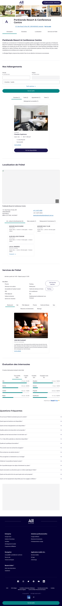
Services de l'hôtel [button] (11, 270)
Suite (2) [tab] (26, 97)
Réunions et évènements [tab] (26, 308)
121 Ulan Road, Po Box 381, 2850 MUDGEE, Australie (29, 26)
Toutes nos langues (9, 559)
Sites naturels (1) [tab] (31, 221)
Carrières (7, 541)
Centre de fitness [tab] (44, 305)
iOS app (33, 557)
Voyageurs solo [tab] (44, 376)
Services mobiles (35, 554)
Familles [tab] (34, 376)
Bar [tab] (17, 305)
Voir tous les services (52, 283)
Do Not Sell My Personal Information (37, 589)
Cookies (52, 588)
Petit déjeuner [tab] (25, 305)
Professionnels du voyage (37, 541)
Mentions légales (22, 589)
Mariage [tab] (39, 308)
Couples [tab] (26, 376)
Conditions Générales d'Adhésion (27, 588)
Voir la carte (47, 26)
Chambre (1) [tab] (16, 97)
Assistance (7, 570)
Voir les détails (17, 351)
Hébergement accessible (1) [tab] (31, 101)
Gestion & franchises (10, 539)
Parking (49, 289)
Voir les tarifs (31, 603)
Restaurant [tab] (10, 305)
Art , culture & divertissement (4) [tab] (14, 221)
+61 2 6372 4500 (37, 210)
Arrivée (6, 73)
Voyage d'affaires (35, 536)
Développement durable (10, 544)
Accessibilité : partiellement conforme (13, 554)
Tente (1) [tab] (46, 97)
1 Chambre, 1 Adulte (9, 82)
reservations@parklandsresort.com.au (43, 215)
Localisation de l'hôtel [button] (13, 165)
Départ (35, 73)
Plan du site (7, 557)
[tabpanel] (31, 128)
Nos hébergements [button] (12, 66)
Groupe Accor (8, 536)
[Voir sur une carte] (31, 187)
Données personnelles (43, 588)
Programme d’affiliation (10, 546)
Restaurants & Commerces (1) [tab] (48, 221)
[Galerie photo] (31, 11)
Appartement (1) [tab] (36, 97)
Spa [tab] (54, 305)
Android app (34, 559)
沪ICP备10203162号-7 (35, 593)
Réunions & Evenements (36, 539)
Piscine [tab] (35, 305)
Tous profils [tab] (17, 376)
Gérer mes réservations (10, 568)
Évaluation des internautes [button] (16, 364)
